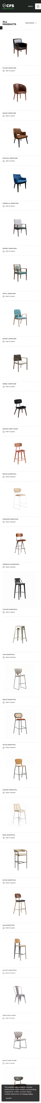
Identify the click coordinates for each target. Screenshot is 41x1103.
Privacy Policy (27, 1094)
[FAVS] (38, 6)
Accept (9, 1098)
